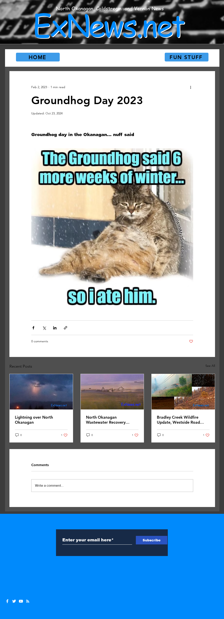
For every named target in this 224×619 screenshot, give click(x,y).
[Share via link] (65, 328)
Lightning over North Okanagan (34, 420)
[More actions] (190, 87)
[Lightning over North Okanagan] (41, 391)
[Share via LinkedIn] (55, 328)
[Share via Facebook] (33, 328)
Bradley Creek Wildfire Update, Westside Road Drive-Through (178, 420)
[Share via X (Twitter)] (44, 328)
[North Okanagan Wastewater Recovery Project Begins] (112, 391)
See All (210, 366)
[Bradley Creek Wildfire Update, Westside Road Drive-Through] (183, 391)
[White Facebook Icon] (7, 601)
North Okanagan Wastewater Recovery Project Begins (106, 420)
